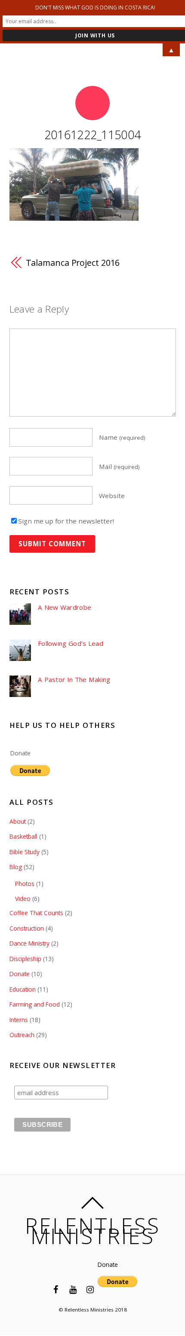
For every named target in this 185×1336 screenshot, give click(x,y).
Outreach (21, 1035)
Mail (119, 466)
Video (23, 899)
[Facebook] (55, 1289)
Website (112, 495)
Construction (26, 928)
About (17, 821)
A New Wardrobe (64, 607)
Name (122, 437)
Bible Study (24, 852)
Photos (24, 884)
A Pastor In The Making (74, 680)
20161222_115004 (92, 135)
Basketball (23, 836)
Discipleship (25, 959)
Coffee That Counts (36, 913)
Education (22, 989)
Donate (20, 753)
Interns (18, 1020)
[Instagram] (89, 1289)
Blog (15, 867)
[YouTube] (72, 1289)
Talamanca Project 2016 (73, 262)
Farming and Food (34, 1004)
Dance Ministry (29, 943)
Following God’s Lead (70, 643)
